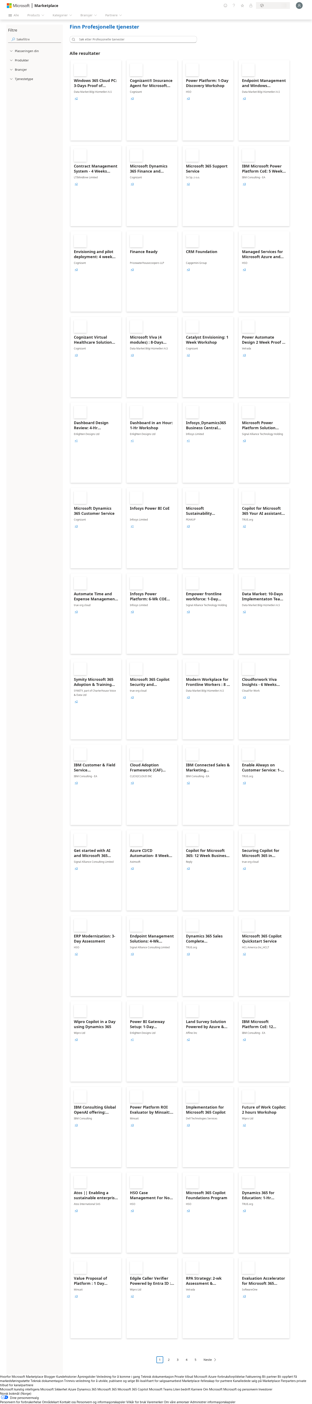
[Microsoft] (18, 5)
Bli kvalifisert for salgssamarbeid (158, 1381)
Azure (72, 1389)
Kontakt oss (68, 1402)
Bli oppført (285, 1376)
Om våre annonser (176, 1402)
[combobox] (134, 39)
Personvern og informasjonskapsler (101, 1402)
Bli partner (269, 1376)
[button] (72, 39)
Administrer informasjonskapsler (212, 1402)
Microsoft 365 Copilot (133, 1389)
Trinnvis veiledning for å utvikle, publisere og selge (99, 1381)
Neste (208, 1360)
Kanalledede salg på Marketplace (256, 1381)
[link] (95, 100)
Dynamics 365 (87, 1389)
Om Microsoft (212, 1389)
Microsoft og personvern (240, 1389)
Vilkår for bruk (136, 1402)
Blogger (49, 1376)
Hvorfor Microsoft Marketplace (21, 1376)
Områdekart (50, 1402)
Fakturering (253, 1376)
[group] (76, 98)
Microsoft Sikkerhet (53, 1389)
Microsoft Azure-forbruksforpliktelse (220, 1376)
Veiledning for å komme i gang (118, 1376)
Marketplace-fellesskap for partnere (207, 1381)
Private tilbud (183, 1376)
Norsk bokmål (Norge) (15, 1393)
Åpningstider (86, 1376)
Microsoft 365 (107, 1389)
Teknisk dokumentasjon (157, 1376)
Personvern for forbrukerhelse (20, 1402)
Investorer (265, 1389)
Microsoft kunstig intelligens (19, 1389)
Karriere (196, 1389)
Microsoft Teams (160, 1389)
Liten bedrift (181, 1389)
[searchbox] (39, 39)
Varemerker (155, 1402)
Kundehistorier (66, 1376)
